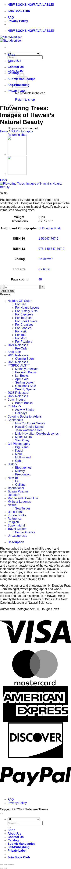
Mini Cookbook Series (30, 423)
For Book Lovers (26, 321)
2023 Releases (18, 392)
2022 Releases (18, 396)
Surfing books (24, 382)
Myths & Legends (19, 501)
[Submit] (9, 827)
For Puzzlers (23, 341)
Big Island (22, 447)
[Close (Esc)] (12, 864)
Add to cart (8, 290)
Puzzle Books (17, 515)
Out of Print (15, 511)
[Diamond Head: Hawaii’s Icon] (17, 173)
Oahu (19, 460)
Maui (18, 454)
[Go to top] (1, 813)
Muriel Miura (23, 437)
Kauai (19, 450)
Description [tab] (16, 542)
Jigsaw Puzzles (18, 491)
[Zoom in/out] (1, 864)
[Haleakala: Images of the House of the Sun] (17, 154)
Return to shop (25, 99)
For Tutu (20, 334)
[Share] (9, 864)
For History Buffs (26, 311)
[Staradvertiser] (11, 39)
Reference (15, 518)
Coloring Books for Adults (25, 416)
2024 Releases (18, 345)
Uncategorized (17, 535)
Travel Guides (17, 528)
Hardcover (45, 259)
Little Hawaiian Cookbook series (37, 433)
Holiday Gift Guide (20, 300)
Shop (11, 54)
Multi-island (23, 457)
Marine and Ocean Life (23, 498)
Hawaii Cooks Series (29, 426)
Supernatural (16, 525)
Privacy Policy (18, 21)
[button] (3, 180)
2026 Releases (18, 355)
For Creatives (24, 324)
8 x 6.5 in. (44, 269)
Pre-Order (21, 348)
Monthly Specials (26, 368)
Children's (14, 406)
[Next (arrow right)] (5, 868)
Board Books (24, 403)
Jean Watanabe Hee (29, 430)
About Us (14, 60)
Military (20, 471)
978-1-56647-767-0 (51, 248)
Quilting (20, 484)
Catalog (13, 73)
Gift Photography (21, 131)
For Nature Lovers (27, 307)
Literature (14, 494)
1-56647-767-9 (48, 238)
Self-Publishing (19, 847)
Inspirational (16, 488)
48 (40, 279)
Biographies (23, 467)
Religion (13, 522)
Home (4, 131)
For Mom (21, 338)
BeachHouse (16, 399)
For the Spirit (23, 317)
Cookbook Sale (25, 386)
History (12, 464)
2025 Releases (18, 362)
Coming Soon (24, 358)
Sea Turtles (22, 508)
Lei (17, 481)
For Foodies (23, 328)
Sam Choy (22, 440)
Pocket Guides (25, 532)
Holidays (21, 413)
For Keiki (21, 331)
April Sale (14, 351)
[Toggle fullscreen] (5, 864)
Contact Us (16, 66)
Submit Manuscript (21, 843)
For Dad (20, 304)
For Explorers (24, 314)
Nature (12, 505)
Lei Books (22, 375)
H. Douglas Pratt (49, 228)
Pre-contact (22, 474)
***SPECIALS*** (19, 365)
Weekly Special (25, 389)
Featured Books (26, 372)
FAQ (11, 17)
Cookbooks (15, 420)
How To (13, 477)
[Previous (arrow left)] (1, 868)
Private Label (17, 91)
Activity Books (24, 409)
